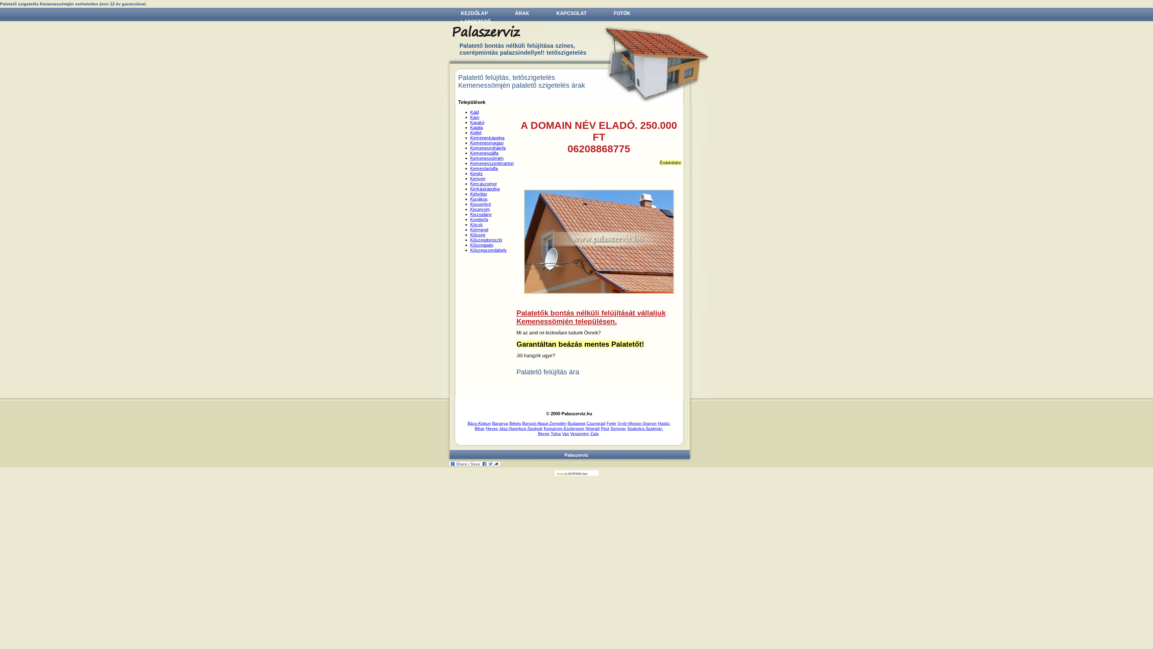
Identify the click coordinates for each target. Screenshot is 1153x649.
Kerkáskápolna (485, 188)
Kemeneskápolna (487, 137)
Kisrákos (479, 199)
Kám (475, 117)
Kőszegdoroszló (486, 239)
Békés (515, 423)
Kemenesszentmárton (492, 163)
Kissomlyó (480, 204)
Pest (605, 428)
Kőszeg (477, 234)
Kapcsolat (571, 13)
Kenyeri (477, 178)
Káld (474, 112)
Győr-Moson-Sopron (637, 423)
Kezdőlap (474, 13)
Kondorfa (479, 219)
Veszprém (579, 433)
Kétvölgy (478, 194)
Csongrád (596, 423)
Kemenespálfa (484, 153)
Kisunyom (480, 209)
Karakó (477, 122)
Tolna (556, 433)
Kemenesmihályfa (488, 148)
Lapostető (476, 21)
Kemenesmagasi (487, 142)
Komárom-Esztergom (564, 428)
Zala (594, 433)
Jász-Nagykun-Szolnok (521, 428)
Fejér (611, 423)
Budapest (576, 423)
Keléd (475, 132)
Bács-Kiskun (479, 423)
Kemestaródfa (484, 168)
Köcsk (476, 224)
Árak (522, 13)
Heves (492, 428)
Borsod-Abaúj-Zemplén (544, 423)
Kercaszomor (483, 183)
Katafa (476, 127)
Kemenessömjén (487, 158)
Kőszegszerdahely (488, 250)
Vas (565, 433)
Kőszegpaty (482, 245)
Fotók (622, 13)
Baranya (500, 423)
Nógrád (593, 428)
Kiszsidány (481, 214)
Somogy (618, 428)
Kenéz (476, 173)
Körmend (479, 229)
